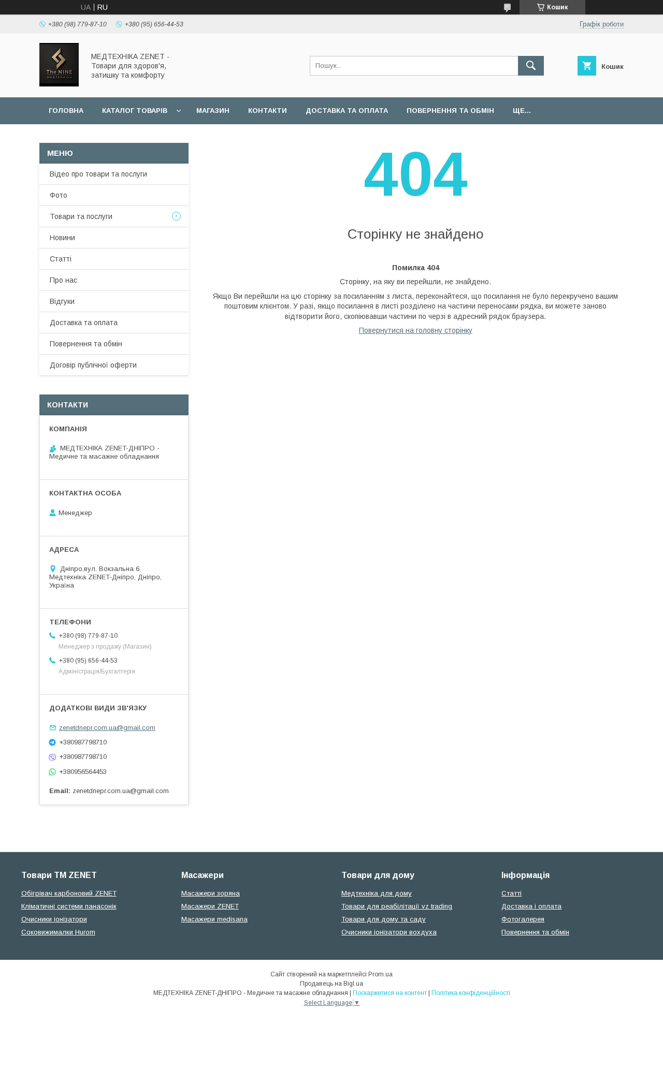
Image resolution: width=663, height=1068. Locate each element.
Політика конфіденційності (470, 993)
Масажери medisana (214, 919)
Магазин (212, 110)
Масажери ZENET (210, 906)
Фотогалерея (522, 919)
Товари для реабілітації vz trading (396, 906)
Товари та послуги (81, 216)
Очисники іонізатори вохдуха (389, 932)
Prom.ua (380, 974)
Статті (60, 259)
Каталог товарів (134, 110)
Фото (58, 195)
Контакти (267, 110)
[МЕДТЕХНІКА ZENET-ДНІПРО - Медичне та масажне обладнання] (59, 84)
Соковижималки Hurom (58, 932)
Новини (62, 237)
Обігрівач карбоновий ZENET (69, 893)
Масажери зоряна (210, 893)
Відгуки (62, 301)
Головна (66, 110)
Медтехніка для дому (376, 893)
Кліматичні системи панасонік (69, 906)
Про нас (63, 280)
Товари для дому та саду (383, 919)
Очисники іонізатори (54, 919)
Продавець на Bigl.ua (331, 983)
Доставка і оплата (531, 906)
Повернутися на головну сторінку (415, 330)
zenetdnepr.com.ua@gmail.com (107, 727)
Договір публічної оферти (93, 365)
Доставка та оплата (347, 110)
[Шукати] (531, 66)
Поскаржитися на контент (390, 993)
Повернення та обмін (450, 110)
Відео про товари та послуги (98, 174)
